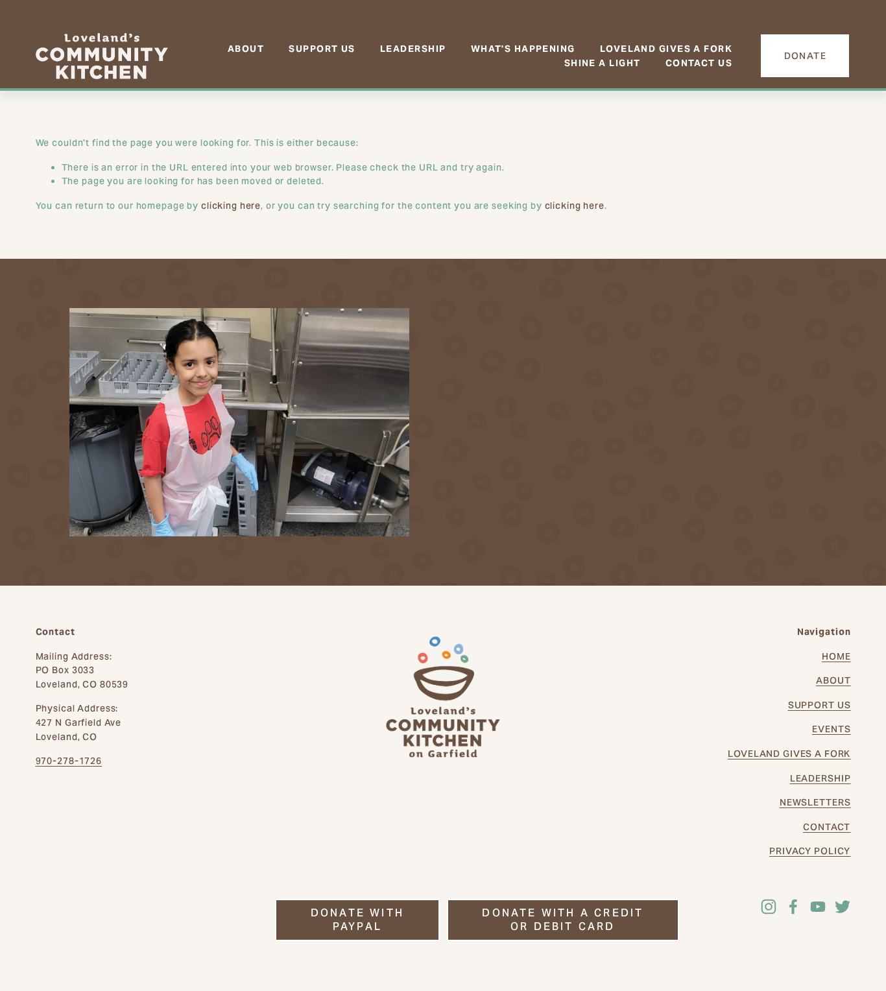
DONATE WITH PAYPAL (357, 919)
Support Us (322, 48)
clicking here (231, 205)
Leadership (413, 48)
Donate (805, 56)
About (246, 48)
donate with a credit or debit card (562, 919)
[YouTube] (818, 906)
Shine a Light (602, 63)
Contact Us (698, 63)
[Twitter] (842, 906)
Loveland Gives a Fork (666, 48)
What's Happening (523, 48)
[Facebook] (793, 906)
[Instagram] (768, 906)
